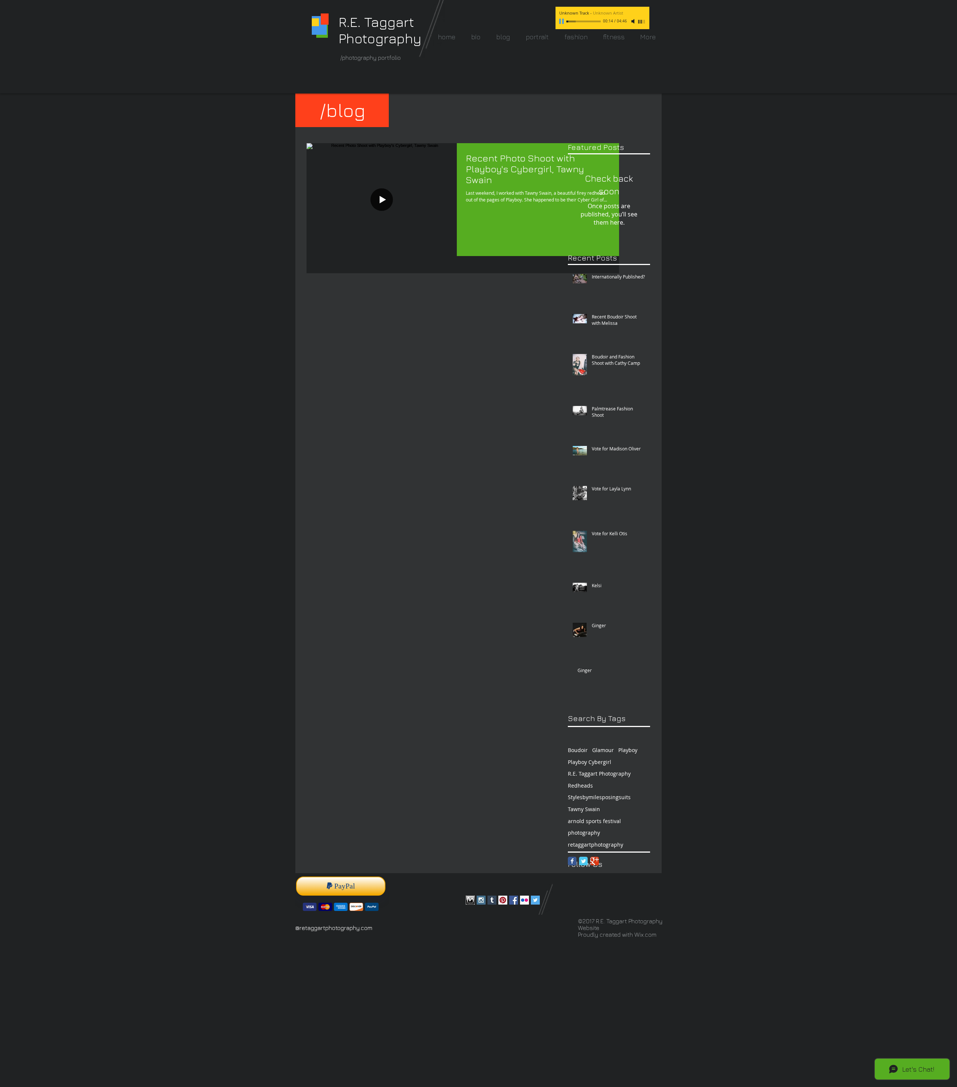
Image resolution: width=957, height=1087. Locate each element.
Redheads (580, 785)
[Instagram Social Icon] (481, 900)
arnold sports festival (594, 821)
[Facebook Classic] (572, 861)
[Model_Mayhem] (470, 900)
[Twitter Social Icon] (535, 900)
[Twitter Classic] (583, 861)
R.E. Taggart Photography (599, 773)
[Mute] (633, 21)
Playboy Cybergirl (589, 762)
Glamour (603, 750)
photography (584, 832)
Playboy (627, 750)
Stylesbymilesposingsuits (599, 797)
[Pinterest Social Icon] (502, 900)
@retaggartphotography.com (333, 927)
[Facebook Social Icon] (513, 900)
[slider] (642, 22)
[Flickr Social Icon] (524, 900)
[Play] (562, 21)
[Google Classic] (594, 861)
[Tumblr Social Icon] (491, 900)
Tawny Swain (584, 809)
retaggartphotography (595, 844)
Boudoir (578, 750)
